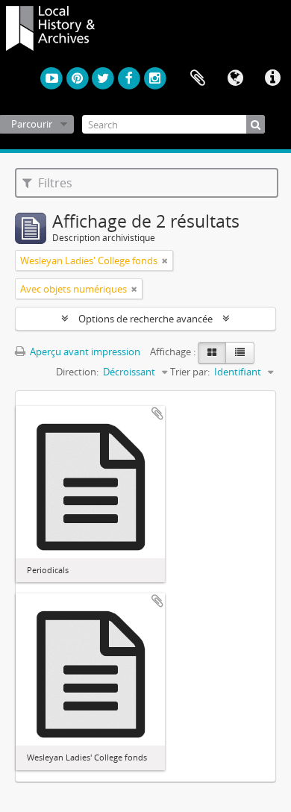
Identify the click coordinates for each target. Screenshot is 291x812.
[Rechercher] (255, 124)
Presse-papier (197, 78)
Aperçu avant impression (84, 351)
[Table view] (239, 353)
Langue (235, 78)
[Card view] (212, 353)
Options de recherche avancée (145, 318)
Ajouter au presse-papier (157, 413)
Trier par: (190, 371)
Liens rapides (272, 78)
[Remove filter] (165, 260)
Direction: (77, 371)
